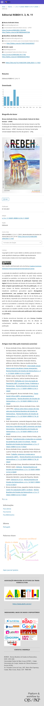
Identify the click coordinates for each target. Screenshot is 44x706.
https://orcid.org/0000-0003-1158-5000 (14, 30)
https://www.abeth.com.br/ (22, 604)
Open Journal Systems (10, 570)
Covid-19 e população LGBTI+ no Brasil (19, 490)
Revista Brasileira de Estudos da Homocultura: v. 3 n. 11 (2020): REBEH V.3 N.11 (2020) (22, 388)
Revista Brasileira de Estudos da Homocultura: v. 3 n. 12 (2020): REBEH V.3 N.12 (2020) (23, 469)
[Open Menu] (2, 2)
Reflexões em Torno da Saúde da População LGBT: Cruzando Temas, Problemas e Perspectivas (22, 383)
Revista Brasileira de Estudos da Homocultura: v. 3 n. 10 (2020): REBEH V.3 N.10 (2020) (23, 401)
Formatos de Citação (9, 243)
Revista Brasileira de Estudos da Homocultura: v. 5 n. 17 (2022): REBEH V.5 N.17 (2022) (22, 444)
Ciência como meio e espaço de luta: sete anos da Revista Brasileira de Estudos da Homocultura (22, 411)
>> (6, 499)
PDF (6, 199)
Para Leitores (7, 509)
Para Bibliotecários (8, 515)
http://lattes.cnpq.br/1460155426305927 (20, 43)
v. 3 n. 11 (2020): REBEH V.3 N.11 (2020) (26, 7)
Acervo (10, 7)
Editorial (19, 467)
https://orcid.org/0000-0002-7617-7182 (14, 54)
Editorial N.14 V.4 (17, 480)
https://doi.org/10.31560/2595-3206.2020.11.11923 (23, 63)
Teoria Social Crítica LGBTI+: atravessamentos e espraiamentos (22, 396)
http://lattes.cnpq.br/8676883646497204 (16, 32)
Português (6, 527)
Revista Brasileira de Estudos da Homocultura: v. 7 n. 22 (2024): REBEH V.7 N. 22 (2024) (22, 416)
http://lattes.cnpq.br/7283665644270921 (16, 57)
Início (3, 7)
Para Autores (7, 512)
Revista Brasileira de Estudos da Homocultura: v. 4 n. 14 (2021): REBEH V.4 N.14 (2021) (23, 482)
